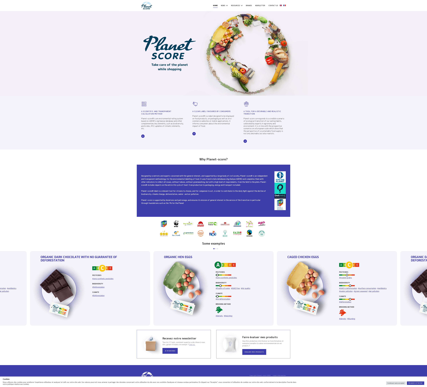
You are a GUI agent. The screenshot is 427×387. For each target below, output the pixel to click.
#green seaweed (361, 291)
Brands (249, 5)
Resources (235, 5)
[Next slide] (420, 288)
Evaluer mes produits (254, 352)
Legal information (279, 375)
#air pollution (374, 291)
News (223, 5)
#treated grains (345, 278)
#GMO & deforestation (348, 288)
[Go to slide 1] (214, 248)
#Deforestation (98, 287)
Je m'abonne (170, 351)
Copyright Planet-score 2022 (260, 375)
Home (215, 5)
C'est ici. (192, 345)
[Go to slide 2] (215, 248)
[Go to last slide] (7, 288)
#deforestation (345, 302)
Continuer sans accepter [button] (395, 383)
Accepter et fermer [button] (415, 383)
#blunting (351, 319)
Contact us (273, 5)
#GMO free (235, 288)
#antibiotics (382, 288)
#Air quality (245, 288)
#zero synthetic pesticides (102, 279)
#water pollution (346, 291)
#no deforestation (223, 299)
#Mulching (228, 316)
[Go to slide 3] (217, 248)
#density (219, 316)
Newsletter (260, 5)
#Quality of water (223, 288)
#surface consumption (367, 288)
